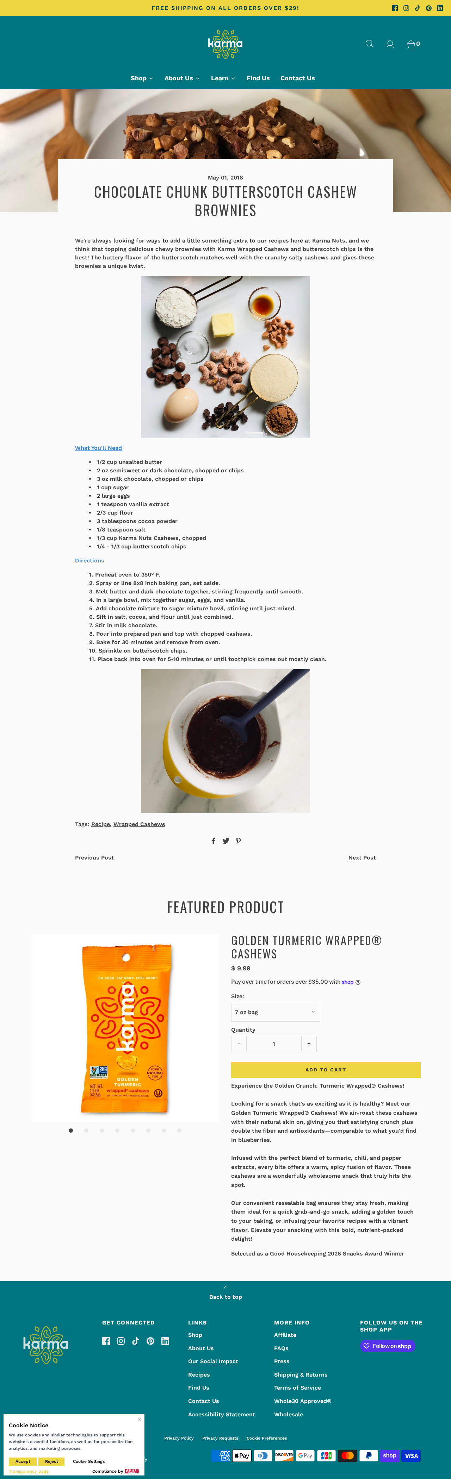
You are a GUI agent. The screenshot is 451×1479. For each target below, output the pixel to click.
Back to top (225, 1297)
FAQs (281, 1348)
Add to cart (325, 1069)
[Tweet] (225, 841)
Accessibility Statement (221, 1414)
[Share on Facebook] (212, 841)
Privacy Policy (179, 1438)
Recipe (100, 824)
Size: (237, 996)
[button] (125, 1028)
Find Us (258, 78)
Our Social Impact (213, 1361)
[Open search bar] (373, 43)
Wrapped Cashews (139, 824)
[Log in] (394, 43)
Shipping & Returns (301, 1374)
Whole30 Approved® (303, 1401)
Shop (195, 1335)
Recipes (199, 1374)
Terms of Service (297, 1387)
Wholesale (288, 1414)
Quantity (243, 1029)
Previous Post (94, 857)
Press (282, 1361)
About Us (201, 1348)
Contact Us (297, 78)
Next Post (362, 857)
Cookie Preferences (267, 1438)
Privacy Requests (220, 1438)
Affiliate (285, 1335)
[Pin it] (237, 841)
